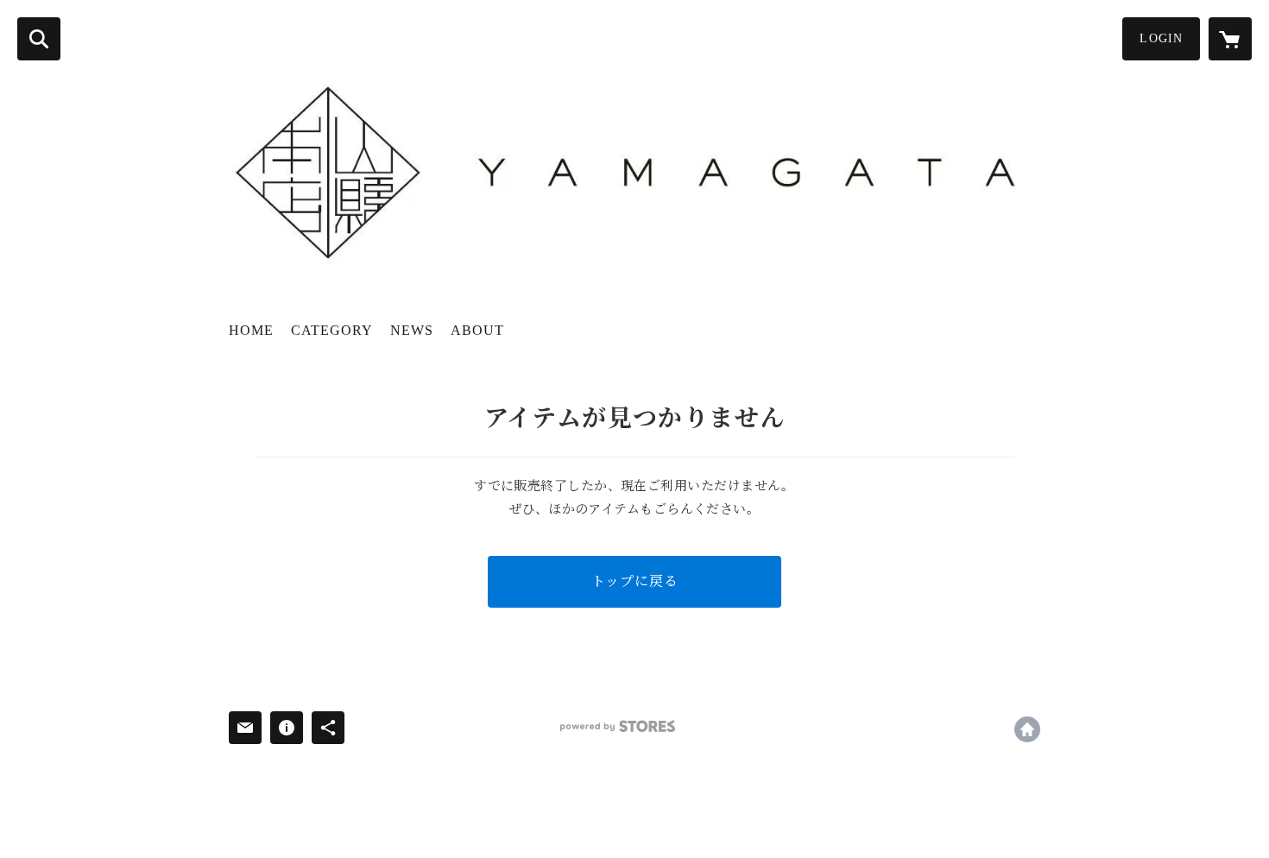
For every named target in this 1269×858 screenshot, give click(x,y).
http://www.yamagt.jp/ (1027, 729)
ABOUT (477, 330)
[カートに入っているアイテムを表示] (1230, 38)
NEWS (411, 330)
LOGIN (1161, 38)
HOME (251, 330)
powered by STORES (618, 726)
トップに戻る (635, 581)
